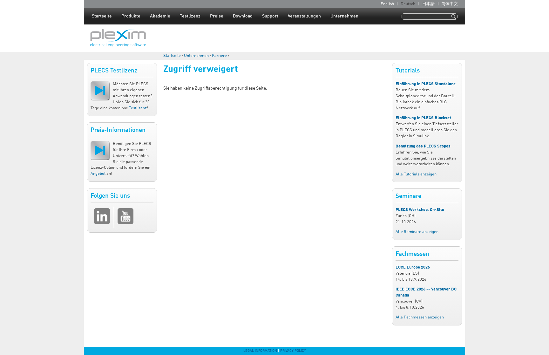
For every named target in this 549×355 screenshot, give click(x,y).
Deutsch (408, 4)
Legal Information (260, 351)
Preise (216, 16)
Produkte (130, 16)
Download (243, 16)
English (387, 4)
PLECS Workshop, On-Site (420, 210)
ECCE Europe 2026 (413, 267)
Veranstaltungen (304, 16)
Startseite (102, 16)
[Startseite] (118, 38)
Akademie (160, 16)
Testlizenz (190, 16)
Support (270, 16)
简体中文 (449, 4)
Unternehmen (344, 16)
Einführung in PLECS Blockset (423, 118)
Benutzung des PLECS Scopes (423, 146)
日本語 (428, 4)
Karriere (219, 56)
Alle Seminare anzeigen (417, 232)
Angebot (98, 174)
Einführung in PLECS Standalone (426, 84)
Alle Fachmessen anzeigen (420, 317)
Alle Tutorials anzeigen (416, 174)
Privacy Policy (293, 351)
